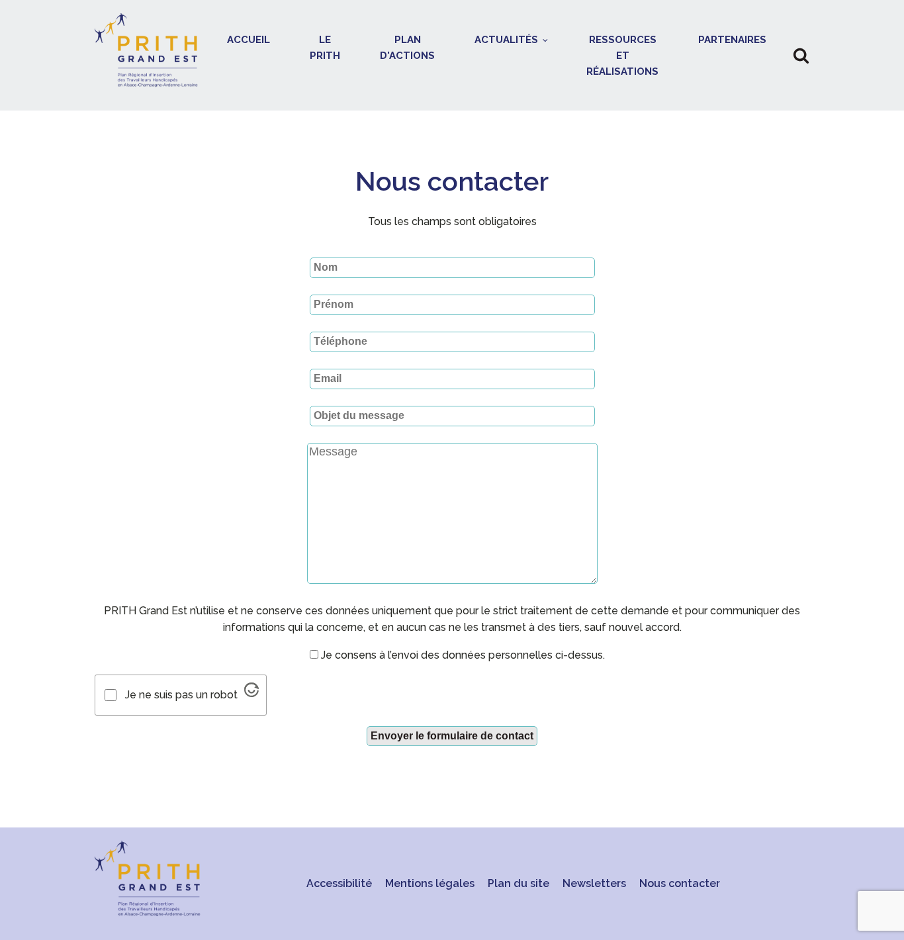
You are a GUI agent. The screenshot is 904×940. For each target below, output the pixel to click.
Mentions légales (430, 883)
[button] (801, 55)
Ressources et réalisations (622, 55)
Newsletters (594, 883)
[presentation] (452, 469)
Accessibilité (339, 883)
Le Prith (325, 48)
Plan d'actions (407, 48)
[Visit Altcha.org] (251, 689)
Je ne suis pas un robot (181, 695)
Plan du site (518, 883)
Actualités (506, 40)
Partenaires (732, 40)
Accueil (248, 40)
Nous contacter (679, 883)
